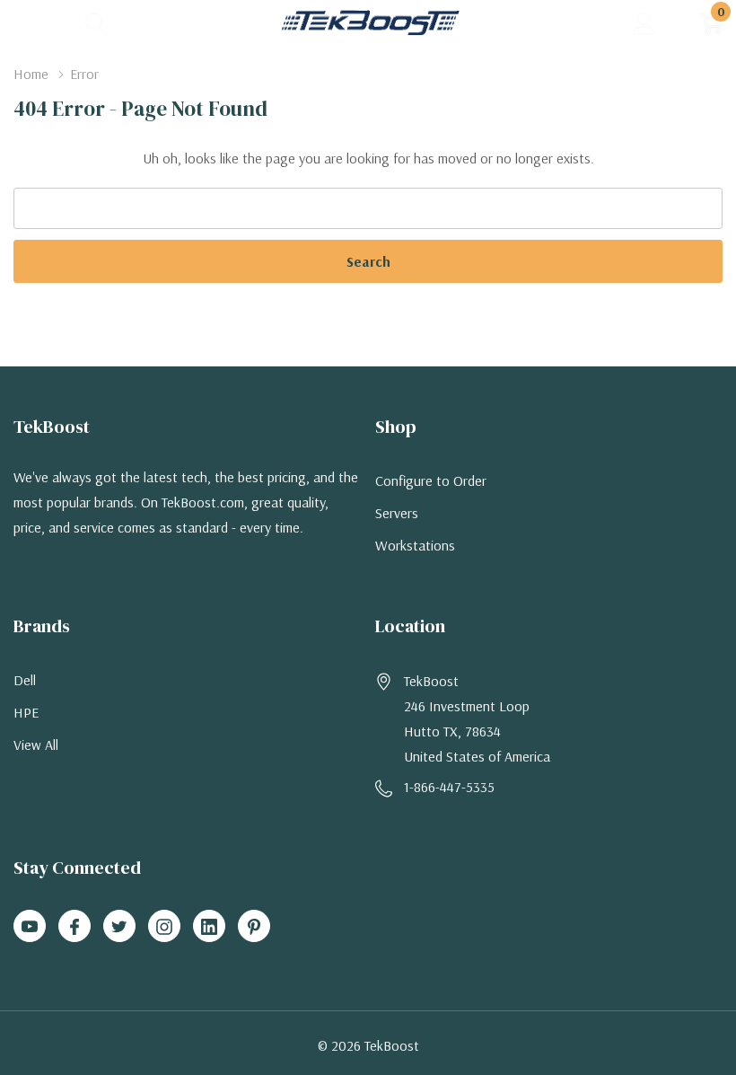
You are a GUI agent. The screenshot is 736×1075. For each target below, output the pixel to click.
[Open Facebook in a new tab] (74, 927)
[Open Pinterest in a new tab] (254, 927)
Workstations (415, 545)
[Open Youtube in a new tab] (29, 927)
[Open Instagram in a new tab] (164, 927)
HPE (26, 712)
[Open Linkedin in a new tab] (209, 927)
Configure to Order (430, 480)
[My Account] (644, 23)
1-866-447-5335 (449, 787)
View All (35, 744)
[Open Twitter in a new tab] (119, 927)
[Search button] (96, 23)
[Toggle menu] (26, 22)
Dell (24, 680)
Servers (396, 513)
